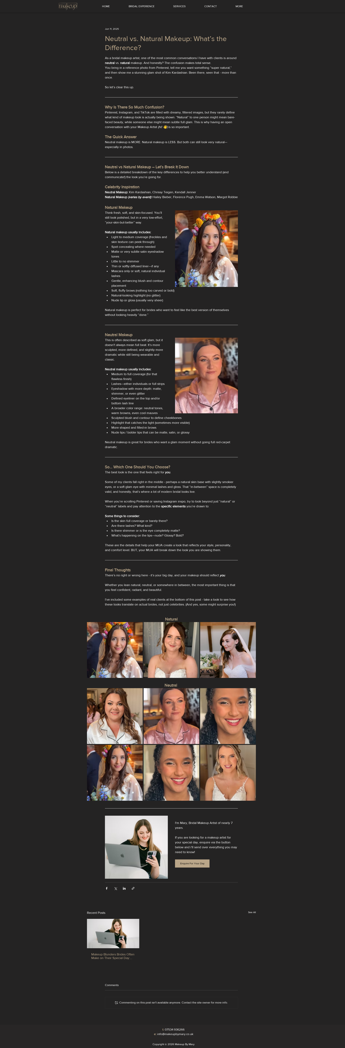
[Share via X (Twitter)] (115, 888)
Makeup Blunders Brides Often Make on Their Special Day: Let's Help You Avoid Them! (112, 956)
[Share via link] (133, 888)
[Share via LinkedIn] (124, 888)
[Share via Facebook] (106, 888)
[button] (179, 6)
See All (252, 912)
